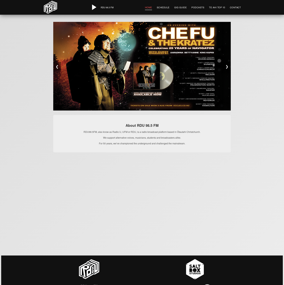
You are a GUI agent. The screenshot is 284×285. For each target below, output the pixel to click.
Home (148, 7)
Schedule (163, 7)
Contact (235, 7)
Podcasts (197, 7)
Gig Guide (180, 7)
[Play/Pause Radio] (93, 7)
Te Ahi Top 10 (217, 7)
